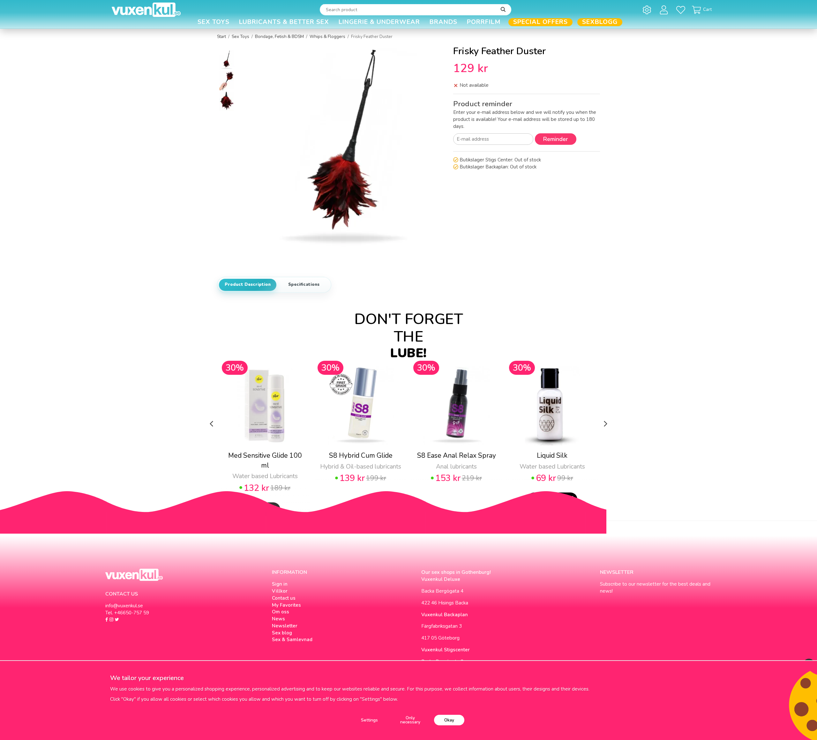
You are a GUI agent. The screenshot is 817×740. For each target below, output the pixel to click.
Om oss (280, 612)
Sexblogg (600, 22)
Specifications (303, 284)
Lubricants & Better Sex (284, 22)
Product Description (248, 284)
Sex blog (282, 633)
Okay (449, 720)
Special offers (540, 22)
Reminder (555, 139)
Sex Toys (213, 22)
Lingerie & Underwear (379, 22)
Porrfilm (484, 22)
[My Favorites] (681, 9)
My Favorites (286, 605)
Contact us (284, 598)
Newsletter (284, 626)
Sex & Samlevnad (292, 639)
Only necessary (410, 720)
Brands (443, 22)
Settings (369, 720)
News (278, 619)
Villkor (280, 591)
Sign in (280, 584)
